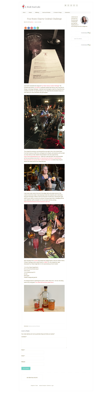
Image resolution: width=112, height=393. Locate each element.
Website (23, 361)
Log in (52, 385)
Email (23, 355)
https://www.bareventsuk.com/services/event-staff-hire (37, 201)
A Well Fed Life (31, 7)
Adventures (30, 326)
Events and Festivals (36, 326)
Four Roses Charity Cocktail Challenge (50, 85)
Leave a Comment (38, 22)
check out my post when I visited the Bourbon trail (40, 159)
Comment (24, 336)
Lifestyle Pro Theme (34, 385)
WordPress (49, 385)
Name (23, 349)
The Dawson (37, 87)
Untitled (36, 260)
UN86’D (46, 262)
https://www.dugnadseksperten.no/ (32, 156)
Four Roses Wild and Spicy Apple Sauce (44, 282)
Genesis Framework (42, 385)
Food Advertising (83, 32)
